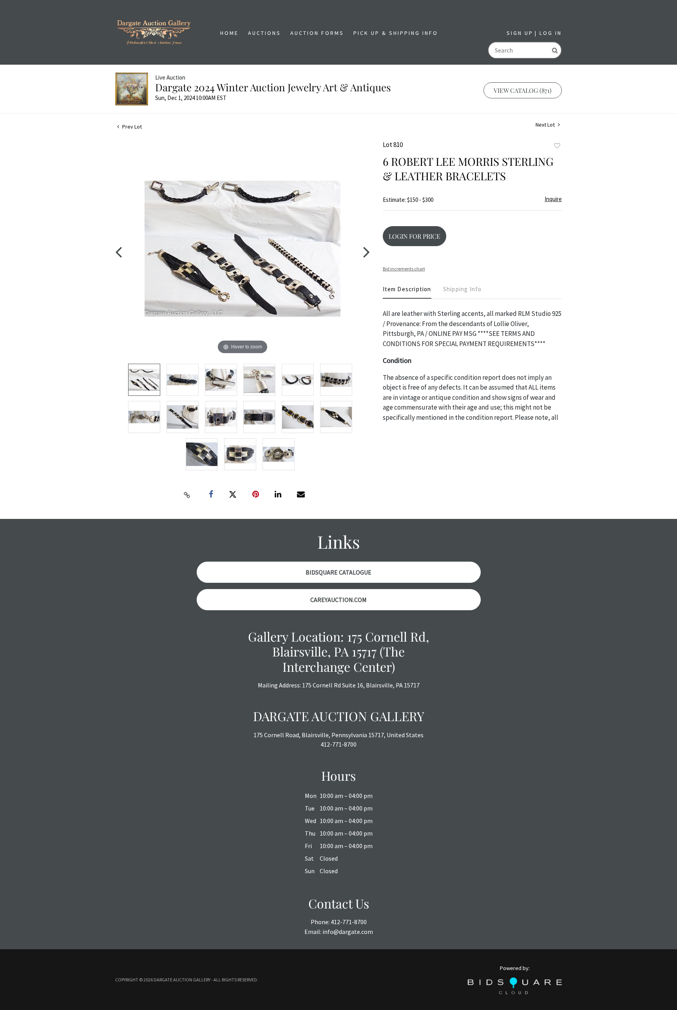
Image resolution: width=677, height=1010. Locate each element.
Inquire (553, 199)
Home (229, 32)
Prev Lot (131, 126)
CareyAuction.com (338, 600)
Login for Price (414, 236)
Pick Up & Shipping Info (395, 32)
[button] (264, 33)
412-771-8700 (338, 744)
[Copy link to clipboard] (187, 494)
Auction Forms (317, 32)
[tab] (407, 292)
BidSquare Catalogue (338, 572)
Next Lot (546, 124)
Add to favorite (557, 145)
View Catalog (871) (523, 90)
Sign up (520, 32)
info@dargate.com (347, 932)
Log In (550, 32)
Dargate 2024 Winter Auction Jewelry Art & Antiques (273, 87)
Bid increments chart (404, 269)
